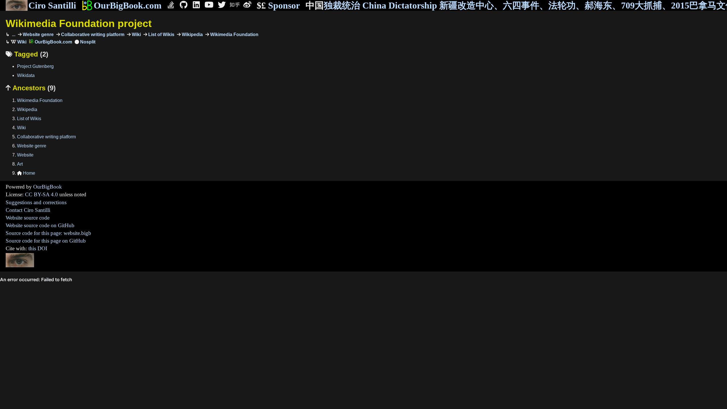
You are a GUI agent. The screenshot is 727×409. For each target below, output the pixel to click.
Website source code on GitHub (40, 225)
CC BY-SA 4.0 (41, 194)
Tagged (27, 54)
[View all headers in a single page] (85, 41)
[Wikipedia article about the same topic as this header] (18, 41)
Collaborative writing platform (92, 34)
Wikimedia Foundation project (79, 23)
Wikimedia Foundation (233, 34)
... (13, 34)
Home (26, 173)
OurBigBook (47, 187)
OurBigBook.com (128, 5)
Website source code (27, 218)
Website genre (38, 34)
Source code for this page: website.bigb (48, 233)
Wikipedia (192, 34)
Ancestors (31, 88)
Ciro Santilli (52, 5)
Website (25, 155)
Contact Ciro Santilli (28, 210)
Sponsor (278, 5)
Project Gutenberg (35, 66)
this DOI (37, 248)
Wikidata (26, 75)
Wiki (136, 34)
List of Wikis (160, 34)
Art (20, 164)
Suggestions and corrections (36, 202)
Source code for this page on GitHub (46, 241)
